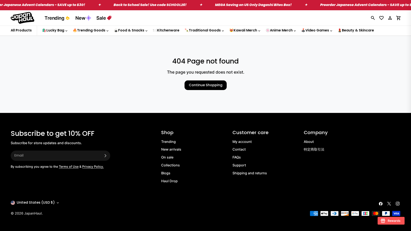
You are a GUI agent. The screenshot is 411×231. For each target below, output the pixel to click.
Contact (239, 149)
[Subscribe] (105, 155)
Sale (101, 18)
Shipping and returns (249, 173)
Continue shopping (205, 85)
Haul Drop (169, 181)
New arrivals (171, 149)
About (309, 141)
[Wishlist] (381, 18)
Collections (170, 165)
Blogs (165, 173)
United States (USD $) (36, 202)
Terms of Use (69, 166)
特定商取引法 (314, 149)
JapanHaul (33, 213)
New (80, 18)
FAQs (236, 157)
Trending (54, 18)
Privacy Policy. (93, 166)
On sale (167, 157)
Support (239, 165)
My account (242, 141)
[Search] (373, 18)
